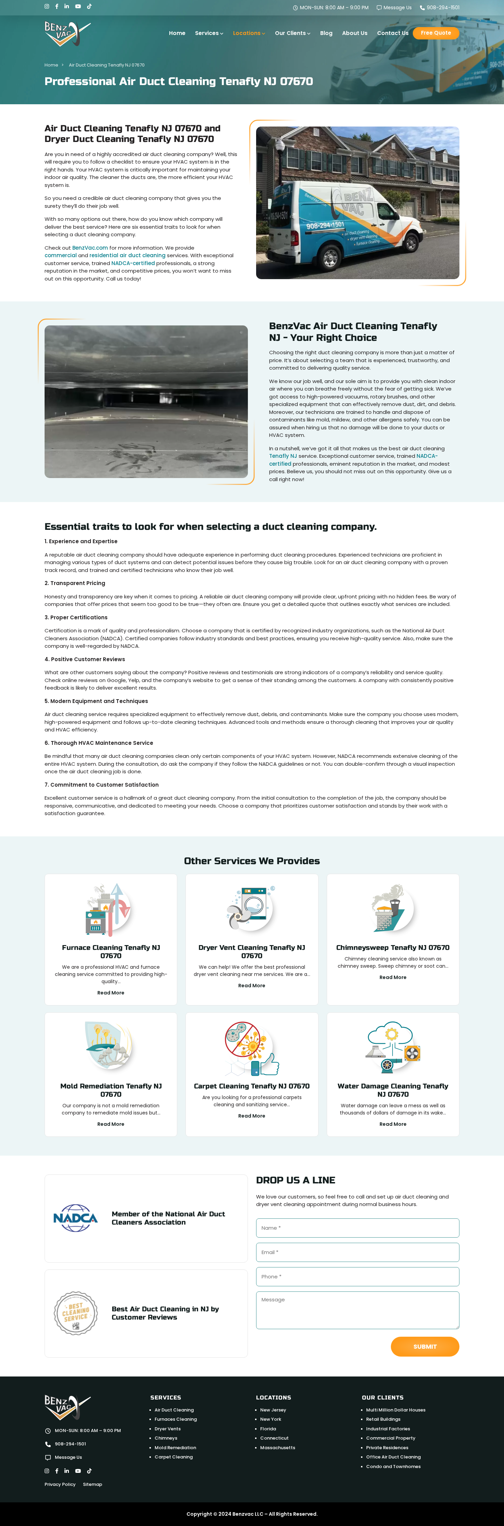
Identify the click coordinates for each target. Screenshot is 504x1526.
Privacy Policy (60, 1484)
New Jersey (273, 1410)
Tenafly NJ (283, 456)
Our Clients (290, 33)
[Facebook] (56, 6)
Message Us (397, 7)
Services (207, 33)
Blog (326, 33)
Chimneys (166, 1438)
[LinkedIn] (66, 6)
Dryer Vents (168, 1429)
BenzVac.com (90, 247)
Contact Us (393, 33)
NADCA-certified (133, 263)
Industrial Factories (388, 1429)
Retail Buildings (383, 1419)
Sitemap (92, 1484)
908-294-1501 (442, 7)
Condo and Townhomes (393, 1466)
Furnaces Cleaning (176, 1419)
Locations (247, 33)
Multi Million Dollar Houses (395, 1410)
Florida (268, 1429)
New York (270, 1419)
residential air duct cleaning (127, 255)
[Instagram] (47, 6)
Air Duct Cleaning (174, 1410)
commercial (61, 255)
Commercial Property (391, 1438)
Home (177, 33)
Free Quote (436, 32)
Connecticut (274, 1438)
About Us (355, 33)
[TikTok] (89, 6)
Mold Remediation (175, 1447)
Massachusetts (277, 1447)
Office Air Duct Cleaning (393, 1457)
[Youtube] (78, 6)
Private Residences (387, 1447)
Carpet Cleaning (174, 1457)
